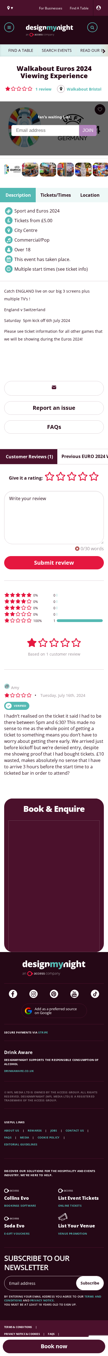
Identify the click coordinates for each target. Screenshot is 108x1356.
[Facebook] (13, 994)
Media (24, 1137)
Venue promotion (72, 1233)
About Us (11, 1130)
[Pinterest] (54, 994)
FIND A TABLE (20, 50)
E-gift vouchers (17, 1233)
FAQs (54, 427)
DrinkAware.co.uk (19, 1071)
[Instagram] (33, 994)
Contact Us (75, 1130)
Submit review (54, 562)
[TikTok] (95, 994)
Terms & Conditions (18, 1327)
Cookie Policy (49, 1137)
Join (88, 130)
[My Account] (100, 8)
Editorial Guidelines (20, 1144)
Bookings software (20, 1205)
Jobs (53, 1130)
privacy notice (42, 1300)
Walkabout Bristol (84, 89)
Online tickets (70, 1205)
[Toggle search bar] (92, 27)
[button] (28, 88)
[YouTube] (74, 994)
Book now (54, 1346)
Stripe (43, 1032)
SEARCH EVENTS (57, 50)
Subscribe (90, 1283)
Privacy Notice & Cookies (22, 1334)
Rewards (35, 1130)
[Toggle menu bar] (9, 27)
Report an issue (54, 407)
